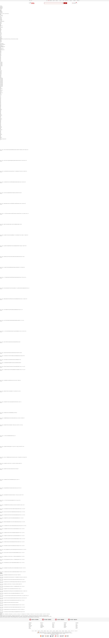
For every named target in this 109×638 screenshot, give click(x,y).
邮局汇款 (53, 626)
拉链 (0, 67)
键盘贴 (1, 10)
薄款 (0, 131)
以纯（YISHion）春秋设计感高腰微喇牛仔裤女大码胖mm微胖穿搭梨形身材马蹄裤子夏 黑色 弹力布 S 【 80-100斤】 (13, 549)
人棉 (0, 89)
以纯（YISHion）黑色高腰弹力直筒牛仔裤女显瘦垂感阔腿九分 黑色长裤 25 (8, 412)
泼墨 (0, 120)
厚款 (0, 133)
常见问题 (30, 626)
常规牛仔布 (1, 86)
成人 (0, 99)
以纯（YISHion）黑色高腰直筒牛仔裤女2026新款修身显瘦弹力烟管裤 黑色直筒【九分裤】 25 (10, 588)
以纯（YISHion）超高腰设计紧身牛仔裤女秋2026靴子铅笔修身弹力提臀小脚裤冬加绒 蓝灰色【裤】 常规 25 (12, 256)
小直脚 (1, 127)
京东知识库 (1, 6)
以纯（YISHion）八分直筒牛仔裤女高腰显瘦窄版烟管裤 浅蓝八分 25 (8, 435)
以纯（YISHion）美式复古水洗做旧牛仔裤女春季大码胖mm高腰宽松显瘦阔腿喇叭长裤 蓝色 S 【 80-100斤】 (12, 552)
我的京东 (57, 0)
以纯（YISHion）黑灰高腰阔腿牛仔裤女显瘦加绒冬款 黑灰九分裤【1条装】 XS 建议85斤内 (10, 380)
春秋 (0, 110)
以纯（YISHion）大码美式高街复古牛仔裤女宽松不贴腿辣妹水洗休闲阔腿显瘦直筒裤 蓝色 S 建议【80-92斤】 (12, 355)
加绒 (0, 132)
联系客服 (30, 628)
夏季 (0, 111)
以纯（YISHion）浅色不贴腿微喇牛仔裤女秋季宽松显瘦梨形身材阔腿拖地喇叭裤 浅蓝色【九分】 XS (11, 309)
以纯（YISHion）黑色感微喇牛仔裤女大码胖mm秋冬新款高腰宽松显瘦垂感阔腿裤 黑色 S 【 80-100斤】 (12, 593)
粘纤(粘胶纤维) (1, 43)
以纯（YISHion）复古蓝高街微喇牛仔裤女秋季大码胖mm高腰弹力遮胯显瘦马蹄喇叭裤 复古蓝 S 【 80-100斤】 (12, 508)
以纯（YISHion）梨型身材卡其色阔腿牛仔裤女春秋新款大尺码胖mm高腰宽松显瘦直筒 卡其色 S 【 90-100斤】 (12, 366)
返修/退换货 (65, 626)
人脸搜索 (21, 616)
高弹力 (1, 51)
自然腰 (1, 29)
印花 (0, 59)
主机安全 (48, 616)
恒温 (0, 106)
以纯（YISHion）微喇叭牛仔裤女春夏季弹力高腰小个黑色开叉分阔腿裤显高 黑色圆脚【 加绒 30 (11, 224)
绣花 (0, 58)
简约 (0, 61)
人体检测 (50, 616)
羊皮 (0, 50)
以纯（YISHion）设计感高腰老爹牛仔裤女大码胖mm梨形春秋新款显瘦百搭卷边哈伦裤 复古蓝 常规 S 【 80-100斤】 (13, 525)
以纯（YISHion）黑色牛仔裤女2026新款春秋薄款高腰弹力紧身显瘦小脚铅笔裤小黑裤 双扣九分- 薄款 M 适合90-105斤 (13, 160)
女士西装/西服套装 (2, 21)
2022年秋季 (1, 81)
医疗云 (19, 616)
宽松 (0, 124)
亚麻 (0, 47)
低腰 (0, 30)
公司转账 (53, 627)
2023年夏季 (1, 84)
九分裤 (1, 36)
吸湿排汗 (1, 109)
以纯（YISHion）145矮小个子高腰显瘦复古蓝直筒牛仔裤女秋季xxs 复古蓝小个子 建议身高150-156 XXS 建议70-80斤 (13, 457)
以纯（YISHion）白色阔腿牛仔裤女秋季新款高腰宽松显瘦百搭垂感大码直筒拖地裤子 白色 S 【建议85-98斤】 (12, 267)
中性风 (1, 74)
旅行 (0, 101)
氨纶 (0, 87)
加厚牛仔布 (1, 90)
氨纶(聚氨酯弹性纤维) (2, 46)
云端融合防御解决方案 (44, 616)
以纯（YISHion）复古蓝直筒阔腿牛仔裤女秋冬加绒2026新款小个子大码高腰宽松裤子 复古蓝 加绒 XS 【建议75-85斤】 (13, 171)
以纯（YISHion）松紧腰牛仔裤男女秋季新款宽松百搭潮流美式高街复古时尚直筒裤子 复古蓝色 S (11, 352)
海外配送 (41, 627)
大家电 (29, 627)
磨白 (0, 123)
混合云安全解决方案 (31, 616)
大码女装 (1, 17)
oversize (1, 70)
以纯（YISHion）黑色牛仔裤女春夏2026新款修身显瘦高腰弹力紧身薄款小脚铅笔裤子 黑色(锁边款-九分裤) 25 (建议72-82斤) (14, 149)
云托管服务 (9, 616)
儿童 (0, 97)
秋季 (0, 114)
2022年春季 (1, 78)
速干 (0, 107)
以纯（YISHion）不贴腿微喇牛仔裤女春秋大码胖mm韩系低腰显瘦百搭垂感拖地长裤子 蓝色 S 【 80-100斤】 (12, 532)
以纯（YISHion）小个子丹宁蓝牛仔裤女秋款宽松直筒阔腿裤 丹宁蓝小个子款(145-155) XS (10, 500)
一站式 (23, 616)
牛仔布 (1, 88)
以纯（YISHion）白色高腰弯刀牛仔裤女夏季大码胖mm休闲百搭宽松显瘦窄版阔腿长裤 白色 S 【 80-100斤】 (12, 535)
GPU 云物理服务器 (35, 616)
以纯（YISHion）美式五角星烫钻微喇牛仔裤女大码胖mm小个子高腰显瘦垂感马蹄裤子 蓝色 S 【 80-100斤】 (12, 559)
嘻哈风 (1, 73)
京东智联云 (1, 616)
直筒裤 (1, 40)
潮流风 (1, 77)
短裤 (0, 16)
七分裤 (1, 34)
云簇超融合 (11, 616)
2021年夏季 (1, 79)
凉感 (0, 104)
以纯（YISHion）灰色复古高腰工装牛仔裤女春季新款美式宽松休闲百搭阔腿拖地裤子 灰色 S (10, 359)
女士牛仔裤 (3, 13)
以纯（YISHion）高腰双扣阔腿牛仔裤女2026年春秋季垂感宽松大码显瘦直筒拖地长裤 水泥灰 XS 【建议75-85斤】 (13, 203)
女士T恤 (1, 20)
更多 (0, 24)
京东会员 (60, 0)
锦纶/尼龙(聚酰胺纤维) (2, 44)
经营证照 (64, 633)
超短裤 (1, 37)
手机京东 (67, 0)
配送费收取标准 (42, 626)
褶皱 (0, 54)
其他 (0, 76)
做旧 (0, 60)
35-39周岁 (1, 64)
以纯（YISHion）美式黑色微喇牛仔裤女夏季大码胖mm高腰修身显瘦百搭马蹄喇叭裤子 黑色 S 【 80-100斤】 (12, 545)
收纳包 (1, 9)
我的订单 (54, 0)
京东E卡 (76, 626)
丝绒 (0, 93)
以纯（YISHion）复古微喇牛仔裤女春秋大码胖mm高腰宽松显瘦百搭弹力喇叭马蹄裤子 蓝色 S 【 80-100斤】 (12, 600)
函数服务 (14, 616)
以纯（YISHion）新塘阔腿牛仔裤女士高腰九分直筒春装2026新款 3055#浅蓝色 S (9, 468)
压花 (0, 53)
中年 (0, 96)
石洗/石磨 (1, 129)
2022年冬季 (1, 83)
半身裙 (1, 18)
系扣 (0, 66)
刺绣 (0, 116)
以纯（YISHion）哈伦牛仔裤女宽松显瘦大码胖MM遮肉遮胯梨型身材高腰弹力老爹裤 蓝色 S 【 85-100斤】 (12, 320)
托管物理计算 (16, 616)
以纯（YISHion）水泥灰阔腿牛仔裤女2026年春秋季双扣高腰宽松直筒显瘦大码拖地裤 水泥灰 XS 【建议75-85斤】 (13, 581)
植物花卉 (1, 137)
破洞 (0, 57)
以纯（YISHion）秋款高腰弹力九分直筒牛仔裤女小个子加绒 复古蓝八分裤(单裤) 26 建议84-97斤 (11, 463)
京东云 (57, 634)
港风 (0, 69)
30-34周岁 (1, 63)
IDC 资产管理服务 (40, 616)
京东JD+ (77, 628)
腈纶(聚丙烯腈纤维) (2, 49)
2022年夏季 (1, 80)
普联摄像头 (1, 8)
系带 (0, 68)
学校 (0, 103)
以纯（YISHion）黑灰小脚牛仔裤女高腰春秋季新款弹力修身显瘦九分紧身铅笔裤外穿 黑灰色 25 (11, 192)
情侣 (0, 100)
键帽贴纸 (1, 11)
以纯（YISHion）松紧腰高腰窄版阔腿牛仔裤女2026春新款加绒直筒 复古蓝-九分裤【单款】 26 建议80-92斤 (12, 609)
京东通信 (77, 627)
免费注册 (51, 0)
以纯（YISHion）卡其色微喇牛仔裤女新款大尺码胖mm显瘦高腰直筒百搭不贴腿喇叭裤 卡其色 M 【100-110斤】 (12, 369)
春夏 (0, 113)
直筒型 (1, 126)
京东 (34, 3)
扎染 (0, 117)
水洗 (0, 130)
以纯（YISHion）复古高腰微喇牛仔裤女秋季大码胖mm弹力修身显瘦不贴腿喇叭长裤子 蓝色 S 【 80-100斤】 (12, 528)
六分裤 (1, 33)
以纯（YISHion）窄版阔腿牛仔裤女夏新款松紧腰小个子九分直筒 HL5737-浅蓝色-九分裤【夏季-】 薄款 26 (12, 446)
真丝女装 (1, 19)
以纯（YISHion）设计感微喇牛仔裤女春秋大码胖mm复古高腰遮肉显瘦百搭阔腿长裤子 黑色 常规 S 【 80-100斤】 (13, 571)
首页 (0, 13)
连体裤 (1, 23)
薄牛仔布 (1, 91)
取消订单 (65, 627)
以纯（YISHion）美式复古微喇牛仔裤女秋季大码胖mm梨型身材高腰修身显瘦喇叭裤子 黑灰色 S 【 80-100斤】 (12, 538)
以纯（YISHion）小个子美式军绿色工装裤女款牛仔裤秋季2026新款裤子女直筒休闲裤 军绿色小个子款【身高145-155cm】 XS (14, 213)
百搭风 (1, 71)
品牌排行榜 (1, 7)
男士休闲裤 (1, 27)
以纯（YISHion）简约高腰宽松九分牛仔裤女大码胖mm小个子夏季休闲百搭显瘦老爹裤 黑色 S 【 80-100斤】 (12, 556)
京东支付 (55, 634)
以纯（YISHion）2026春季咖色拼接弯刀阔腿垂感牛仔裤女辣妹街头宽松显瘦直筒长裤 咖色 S (10, 362)
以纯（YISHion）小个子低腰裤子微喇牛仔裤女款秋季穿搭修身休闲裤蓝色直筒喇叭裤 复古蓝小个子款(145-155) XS (13, 277)
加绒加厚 (1, 134)
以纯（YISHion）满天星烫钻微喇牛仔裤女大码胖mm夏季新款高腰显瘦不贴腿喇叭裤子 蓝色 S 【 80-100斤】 (12, 562)
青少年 (1, 94)
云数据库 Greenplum (5, 616)
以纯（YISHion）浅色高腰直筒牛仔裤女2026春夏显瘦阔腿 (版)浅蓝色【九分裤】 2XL (9, 479)
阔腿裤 (1, 39)
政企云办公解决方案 (26, 616)
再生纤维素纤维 (2, 48)
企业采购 (63, 0)
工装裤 (1, 41)
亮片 (0, 56)
